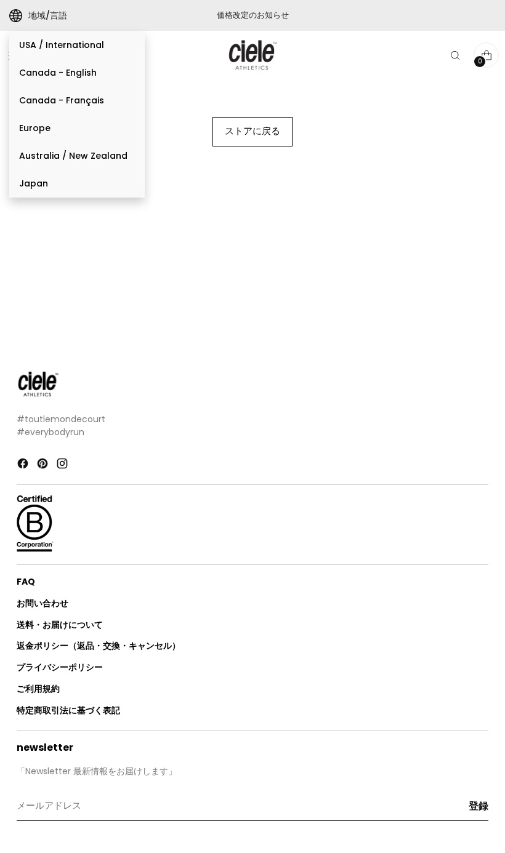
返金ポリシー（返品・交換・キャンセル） (98, 645)
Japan (33, 183)
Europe (34, 128)
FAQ (26, 581)
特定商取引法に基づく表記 (68, 710)
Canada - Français (61, 100)
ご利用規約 (38, 689)
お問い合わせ (42, 603)
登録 (478, 806)
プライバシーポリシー (60, 667)
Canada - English (58, 72)
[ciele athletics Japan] (252, 55)
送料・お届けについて (60, 625)
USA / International (61, 45)
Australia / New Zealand (73, 156)
